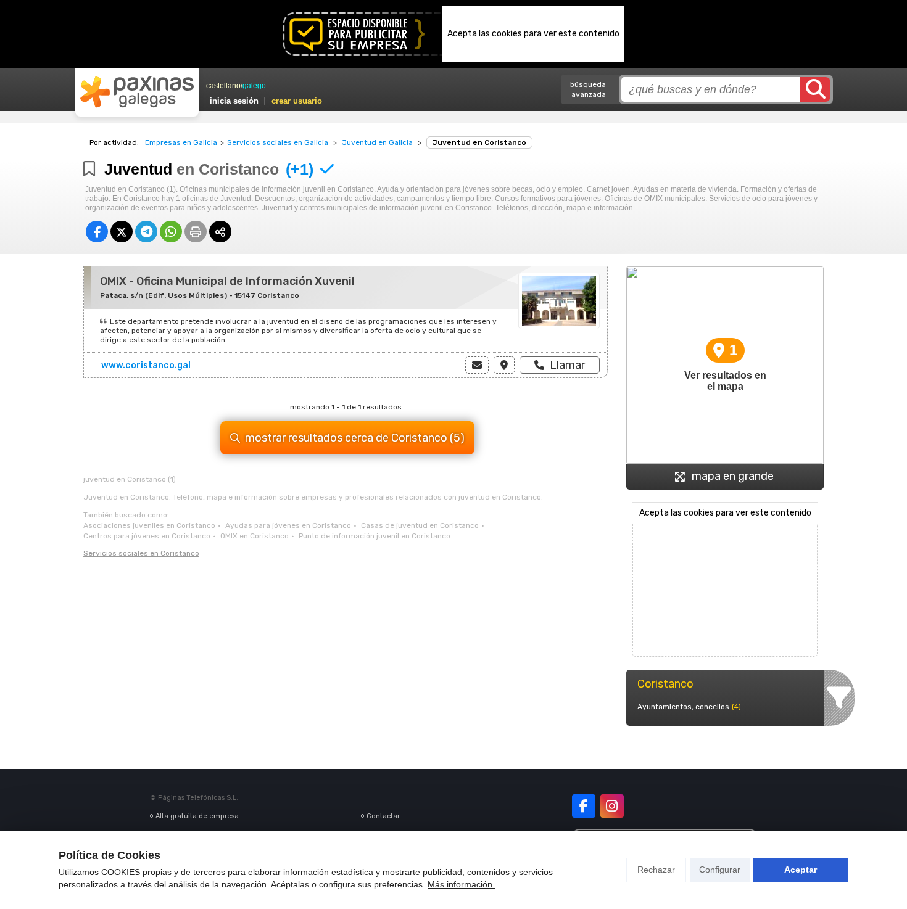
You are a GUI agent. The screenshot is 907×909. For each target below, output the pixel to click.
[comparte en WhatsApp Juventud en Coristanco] (171, 231)
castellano (223, 85)
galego (254, 85)
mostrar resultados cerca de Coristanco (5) (355, 438)
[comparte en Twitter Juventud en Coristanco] (121, 231)
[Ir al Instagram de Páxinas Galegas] (612, 806)
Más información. (461, 884)
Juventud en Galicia (377, 142)
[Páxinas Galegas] (137, 92)
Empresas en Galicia (181, 142)
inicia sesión (234, 100)
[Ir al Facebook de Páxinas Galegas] (583, 806)
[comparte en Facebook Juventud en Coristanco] (97, 231)
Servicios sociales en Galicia (277, 142)
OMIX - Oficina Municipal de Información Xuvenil (227, 281)
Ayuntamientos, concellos (683, 706)
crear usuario (296, 100)
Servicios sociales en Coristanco (141, 553)
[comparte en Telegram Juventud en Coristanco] (146, 231)
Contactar (383, 816)
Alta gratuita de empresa (197, 816)
